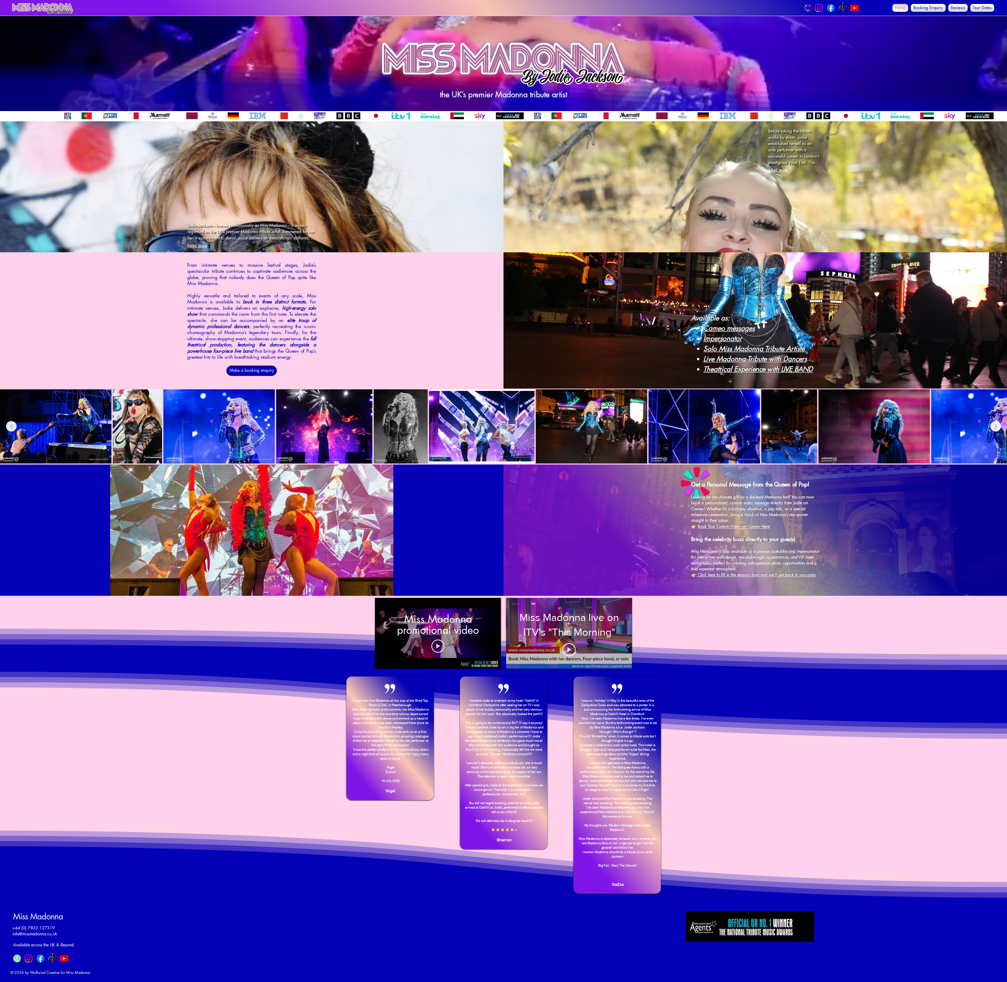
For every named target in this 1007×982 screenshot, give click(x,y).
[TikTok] (842, 8)
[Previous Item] (11, 426)
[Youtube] (854, 8)
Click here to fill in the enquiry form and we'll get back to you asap (756, 574)
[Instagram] (819, 8)
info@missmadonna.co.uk (35, 934)
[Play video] (437, 646)
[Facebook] (831, 8)
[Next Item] (995, 426)
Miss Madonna (38, 916)
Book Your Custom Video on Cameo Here (733, 526)
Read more (197, 245)
